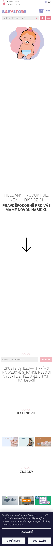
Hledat (46, 359)
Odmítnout (13, 540)
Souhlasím (39, 540)
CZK (45, 2)
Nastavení (26, 531)
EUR (49, 2)
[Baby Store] (14, 11)
